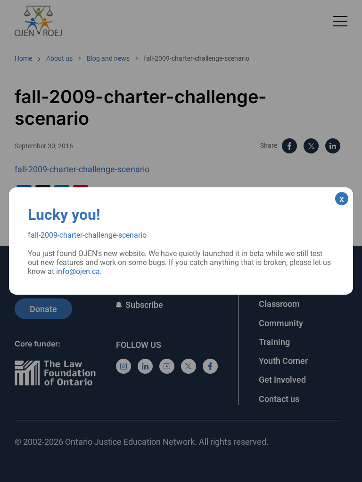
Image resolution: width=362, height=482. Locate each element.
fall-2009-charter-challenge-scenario (87, 235)
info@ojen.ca (78, 271)
